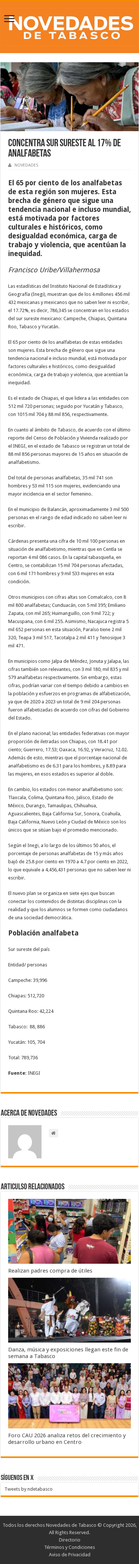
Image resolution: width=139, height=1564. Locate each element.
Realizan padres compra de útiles (50, 1270)
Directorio (69, 1540)
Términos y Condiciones (69, 1547)
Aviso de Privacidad (69, 1554)
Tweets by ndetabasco (28, 1489)
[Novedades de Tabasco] (69, 26)
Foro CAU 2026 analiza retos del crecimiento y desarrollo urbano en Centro (67, 1438)
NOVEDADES (26, 165)
